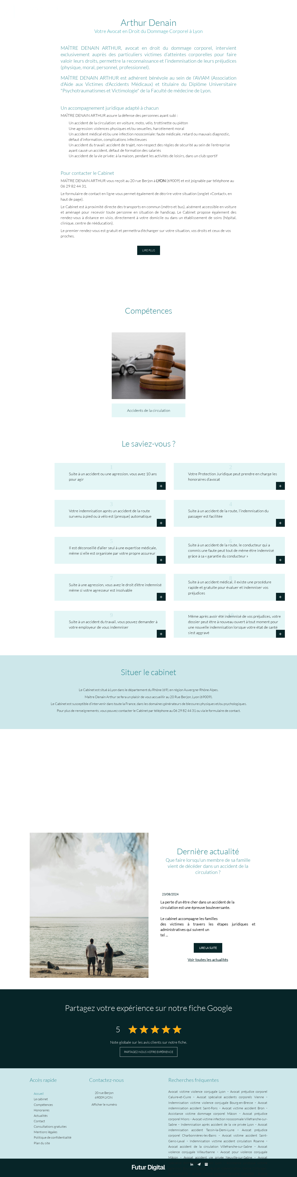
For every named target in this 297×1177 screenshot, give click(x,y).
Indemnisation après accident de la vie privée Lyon (217, 1124)
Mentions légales (45, 1132)
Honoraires (134, 9)
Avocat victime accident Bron (243, 1108)
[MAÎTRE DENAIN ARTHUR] (30, 9)
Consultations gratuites (182, 9)
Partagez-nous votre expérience (148, 1052)
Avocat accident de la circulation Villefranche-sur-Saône (210, 1146)
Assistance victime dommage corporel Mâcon (202, 1113)
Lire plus (148, 250)
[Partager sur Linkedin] (280, 9)
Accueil (73, 9)
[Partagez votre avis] (206, 1164)
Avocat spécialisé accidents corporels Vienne (230, 1097)
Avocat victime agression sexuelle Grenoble (223, 1174)
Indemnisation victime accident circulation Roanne (227, 1141)
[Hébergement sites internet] (148, 1174)
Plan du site (42, 1143)
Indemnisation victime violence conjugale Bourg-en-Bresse (210, 1102)
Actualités (153, 9)
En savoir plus (148, 367)
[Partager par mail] (287, 9)
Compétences (111, 9)
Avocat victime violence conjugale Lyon (196, 1091)
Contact (209, 9)
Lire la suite (208, 947)
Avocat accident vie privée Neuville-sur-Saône (218, 1157)
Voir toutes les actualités (208, 959)
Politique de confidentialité (52, 1137)
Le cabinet (89, 9)
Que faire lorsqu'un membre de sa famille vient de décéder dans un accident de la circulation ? (208, 866)
